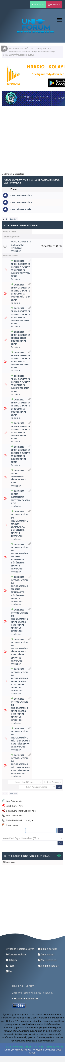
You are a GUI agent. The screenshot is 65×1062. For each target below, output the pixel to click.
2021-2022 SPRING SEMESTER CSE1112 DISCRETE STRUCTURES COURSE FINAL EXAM (20, 407)
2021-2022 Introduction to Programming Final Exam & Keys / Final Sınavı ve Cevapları (19, 650)
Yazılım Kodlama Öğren (21, 948)
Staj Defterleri (48, 960)
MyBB (39, 1049)
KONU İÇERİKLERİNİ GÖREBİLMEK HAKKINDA (21, 244)
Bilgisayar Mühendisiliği (43, 51)
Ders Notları (47, 954)
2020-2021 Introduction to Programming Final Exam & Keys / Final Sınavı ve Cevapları (19, 680)
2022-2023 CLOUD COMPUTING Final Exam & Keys (18, 476)
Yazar (13, 231)
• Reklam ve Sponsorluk (25, 998)
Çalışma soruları (49, 965)
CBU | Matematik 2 (21, 202)
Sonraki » (13, 219)
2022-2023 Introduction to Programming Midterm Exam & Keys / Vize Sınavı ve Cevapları (20, 737)
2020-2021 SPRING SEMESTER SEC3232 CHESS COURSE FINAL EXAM (20, 338)
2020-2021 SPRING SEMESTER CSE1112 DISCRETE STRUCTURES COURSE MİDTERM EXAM (20, 292)
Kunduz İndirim (17, 954)
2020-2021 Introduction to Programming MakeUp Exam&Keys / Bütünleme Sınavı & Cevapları (19, 589)
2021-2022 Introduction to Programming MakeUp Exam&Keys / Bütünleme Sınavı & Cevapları (19, 556)
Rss (10, 971)
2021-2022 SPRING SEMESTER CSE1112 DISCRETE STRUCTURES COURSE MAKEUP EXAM (20, 316)
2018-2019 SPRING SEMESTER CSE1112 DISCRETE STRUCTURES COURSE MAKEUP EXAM (20, 383)
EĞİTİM (29, 48)
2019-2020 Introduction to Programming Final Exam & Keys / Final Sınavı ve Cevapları (19, 709)
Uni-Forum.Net (16, 48)
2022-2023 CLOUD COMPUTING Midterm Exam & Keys (20, 497)
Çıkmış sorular (48, 948)
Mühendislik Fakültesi (19, 51)
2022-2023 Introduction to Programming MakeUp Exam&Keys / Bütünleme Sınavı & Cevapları (19, 523)
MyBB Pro (22, 1049)
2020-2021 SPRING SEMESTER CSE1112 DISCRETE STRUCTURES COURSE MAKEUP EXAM (20, 360)
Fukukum (15, 279)
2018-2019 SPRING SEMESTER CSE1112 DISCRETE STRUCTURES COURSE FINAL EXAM (20, 454)
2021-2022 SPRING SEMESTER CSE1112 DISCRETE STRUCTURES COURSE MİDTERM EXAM (20, 268)
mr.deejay (16, 250)
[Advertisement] (32, 140)
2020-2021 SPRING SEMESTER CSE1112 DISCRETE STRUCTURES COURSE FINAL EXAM (20, 431)
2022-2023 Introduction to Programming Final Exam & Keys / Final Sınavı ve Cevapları (19, 620)
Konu (5, 231)
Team (11, 965)
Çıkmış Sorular (42, 48)
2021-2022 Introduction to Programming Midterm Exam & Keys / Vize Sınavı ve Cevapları (20, 764)
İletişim (12, 960)
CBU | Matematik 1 (21, 195)
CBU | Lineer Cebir (20, 209)
